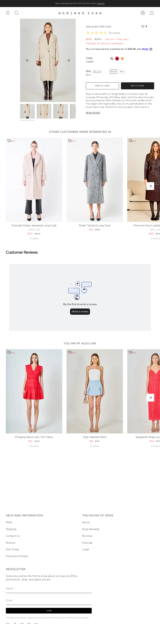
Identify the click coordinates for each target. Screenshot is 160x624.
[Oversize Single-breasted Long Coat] (34, 180)
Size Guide (12, 549)
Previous (27, 60)
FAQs (9, 522)
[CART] (151, 12)
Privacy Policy (58, 617)
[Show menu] (8, 12)
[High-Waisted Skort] (95, 391)
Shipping (11, 529)
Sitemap (87, 542)
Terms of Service (76, 617)
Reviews (87, 536)
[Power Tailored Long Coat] (95, 180)
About (86, 522)
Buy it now (137, 85)
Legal (85, 549)
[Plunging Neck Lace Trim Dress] (34, 391)
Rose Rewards (90, 529)
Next (68, 60)
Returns (10, 542)
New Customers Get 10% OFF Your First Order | (80, 3)
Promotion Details (17, 556)
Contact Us (13, 536)
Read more (93, 113)
